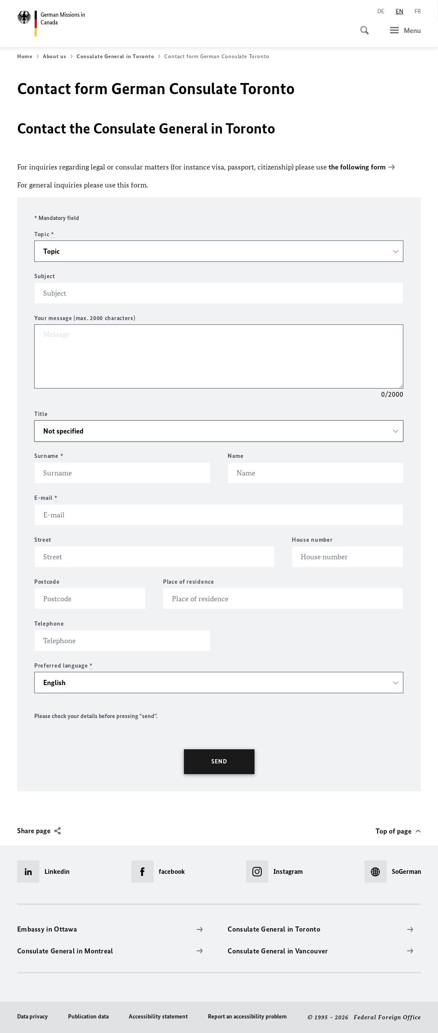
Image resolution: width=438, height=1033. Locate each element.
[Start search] (361, 25)
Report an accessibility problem (247, 1016)
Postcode (47, 581)
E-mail (46, 498)
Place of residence (188, 581)
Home (25, 56)
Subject (44, 276)
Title (41, 414)
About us (54, 56)
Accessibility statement (158, 1016)
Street (42, 539)
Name (235, 456)
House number (312, 539)
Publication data (88, 1016)
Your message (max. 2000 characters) (85, 318)
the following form (357, 167)
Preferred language (63, 665)
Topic (44, 234)
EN (399, 11)
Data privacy (32, 1016)
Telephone (49, 623)
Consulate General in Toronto (115, 56)
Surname (48, 456)
